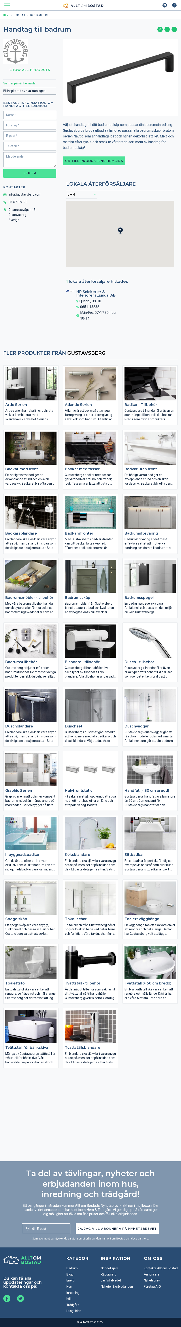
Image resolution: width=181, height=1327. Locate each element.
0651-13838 (89, 307)
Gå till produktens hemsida (94, 161)
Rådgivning (108, 1274)
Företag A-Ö (152, 1286)
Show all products (29, 70)
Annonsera (151, 1274)
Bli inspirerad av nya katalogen (24, 91)
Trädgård (72, 1305)
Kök (69, 1298)
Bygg (70, 1274)
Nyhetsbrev (152, 1280)
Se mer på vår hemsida (19, 83)
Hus (69, 1286)
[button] (123, 235)
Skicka (29, 173)
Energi (70, 1280)
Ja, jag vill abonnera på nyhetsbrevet (117, 1229)
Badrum (72, 1268)
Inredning (72, 1293)
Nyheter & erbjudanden (117, 1286)
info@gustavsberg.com (25, 194)
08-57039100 (18, 202)
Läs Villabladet (111, 1280)
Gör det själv (109, 1268)
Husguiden (73, 1311)
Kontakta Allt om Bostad (161, 1268)
